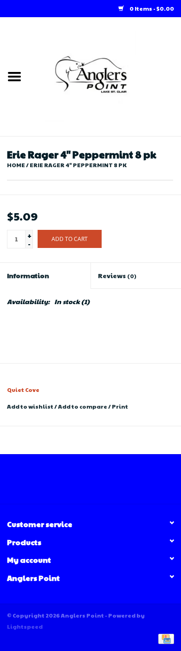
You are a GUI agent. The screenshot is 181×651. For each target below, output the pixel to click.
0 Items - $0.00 (151, 8)
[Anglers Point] (104, 75)
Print (120, 406)
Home (16, 165)
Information (28, 275)
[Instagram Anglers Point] (98, 482)
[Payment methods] (164, 638)
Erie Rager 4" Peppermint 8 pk (78, 165)
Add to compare (83, 406)
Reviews (117, 275)
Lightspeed (25, 626)
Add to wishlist (30, 406)
